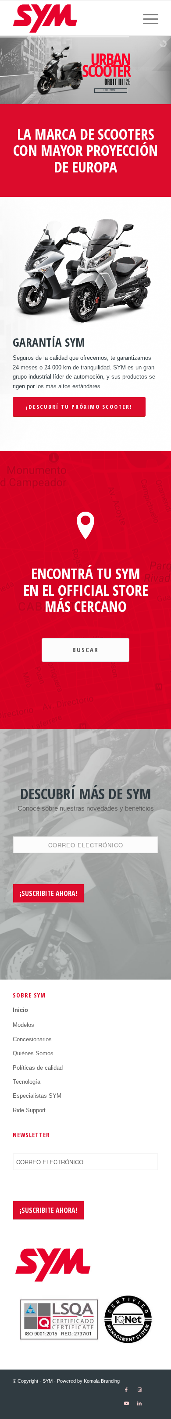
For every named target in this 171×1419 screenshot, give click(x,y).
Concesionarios (32, 1039)
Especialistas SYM (37, 1095)
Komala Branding (102, 1381)
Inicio (20, 1010)
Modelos (23, 1025)
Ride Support (29, 1110)
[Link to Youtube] (126, 1403)
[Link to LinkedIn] (139, 1403)
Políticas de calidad (38, 1067)
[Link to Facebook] (126, 1390)
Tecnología (26, 1081)
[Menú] (146, 17)
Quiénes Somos (33, 1053)
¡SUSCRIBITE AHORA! (48, 893)
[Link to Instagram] (139, 1390)
